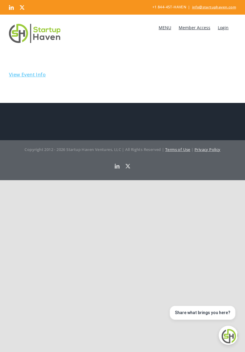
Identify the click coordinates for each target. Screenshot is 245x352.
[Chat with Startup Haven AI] (228, 335)
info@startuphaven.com (214, 7)
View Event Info (27, 74)
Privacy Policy (207, 149)
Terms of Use (177, 149)
